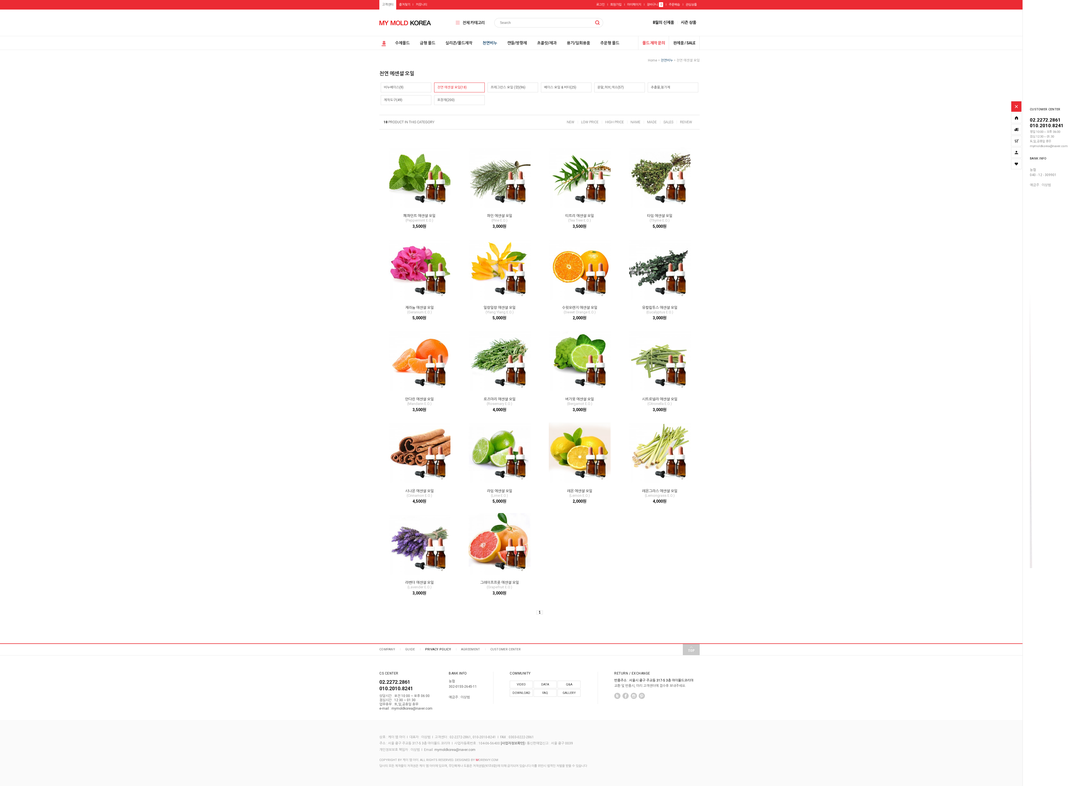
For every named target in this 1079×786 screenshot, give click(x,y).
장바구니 (654, 4)
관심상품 (691, 4)
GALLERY (569, 693)
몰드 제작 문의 (653, 43)
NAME (635, 122)
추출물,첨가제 (660, 87)
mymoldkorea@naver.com (454, 750)
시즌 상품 (688, 22)
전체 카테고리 (474, 22)
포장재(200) (446, 100)
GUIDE (410, 649)
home (652, 60)
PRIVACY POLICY (438, 649)
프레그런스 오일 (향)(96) (508, 87)
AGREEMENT (470, 649)
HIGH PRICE (614, 122)
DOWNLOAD (521, 693)
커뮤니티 (421, 4)
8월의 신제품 (663, 22)
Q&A (569, 684)
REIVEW (686, 122)
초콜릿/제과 (547, 43)
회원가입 (616, 4)
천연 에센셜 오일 (688, 60)
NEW (570, 122)
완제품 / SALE (684, 43)
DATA (545, 684)
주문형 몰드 (609, 43)
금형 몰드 (427, 43)
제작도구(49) (393, 100)
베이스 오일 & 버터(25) (560, 87)
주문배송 (674, 4)
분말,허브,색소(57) (610, 87)
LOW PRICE (590, 122)
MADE (652, 122)
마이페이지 (634, 4)
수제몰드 (402, 43)
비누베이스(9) (394, 87)
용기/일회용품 (578, 43)
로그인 (600, 4)
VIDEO (521, 684)
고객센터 (387, 4)
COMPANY (387, 649)
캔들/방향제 (517, 43)
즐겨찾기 (404, 4)
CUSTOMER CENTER (505, 649)
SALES (668, 122)
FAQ (545, 693)
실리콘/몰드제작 (458, 43)
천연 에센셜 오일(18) (452, 87)
